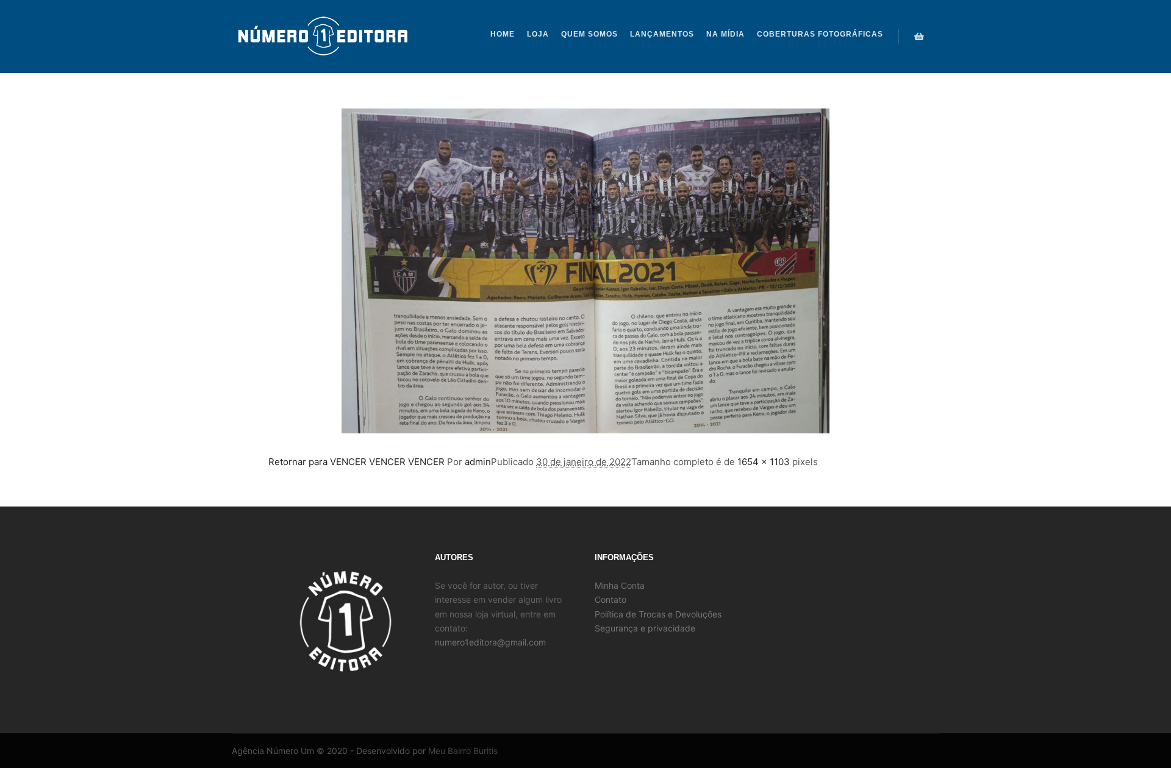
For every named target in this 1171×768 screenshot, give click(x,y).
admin (478, 462)
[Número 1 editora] (323, 36)
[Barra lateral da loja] (919, 36)
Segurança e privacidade (645, 628)
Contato (610, 599)
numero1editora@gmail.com (490, 642)
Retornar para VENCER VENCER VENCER (356, 462)
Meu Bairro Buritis (463, 750)
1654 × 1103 (763, 462)
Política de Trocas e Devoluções (658, 614)
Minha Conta (620, 585)
